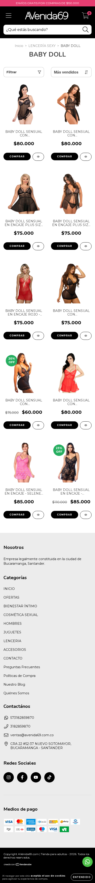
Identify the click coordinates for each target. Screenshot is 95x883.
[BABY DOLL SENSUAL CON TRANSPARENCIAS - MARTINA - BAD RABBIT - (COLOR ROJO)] (38, 425)
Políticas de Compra (19, 676)
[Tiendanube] (17, 865)
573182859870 (22, 718)
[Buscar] (85, 29)
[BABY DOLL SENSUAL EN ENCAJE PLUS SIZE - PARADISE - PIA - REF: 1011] (86, 246)
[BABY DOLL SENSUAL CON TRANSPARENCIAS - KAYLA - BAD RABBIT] (86, 336)
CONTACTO (12, 658)
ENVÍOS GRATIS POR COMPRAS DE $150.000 (47, 3)
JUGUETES (12, 632)
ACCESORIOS (14, 650)
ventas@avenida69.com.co (32, 735)
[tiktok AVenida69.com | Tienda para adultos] (49, 777)
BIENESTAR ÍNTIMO (20, 606)
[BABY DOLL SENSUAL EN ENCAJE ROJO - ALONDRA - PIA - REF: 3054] (38, 336)
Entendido (82, 877)
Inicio (19, 46)
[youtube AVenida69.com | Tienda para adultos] (36, 777)
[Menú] (8, 15)
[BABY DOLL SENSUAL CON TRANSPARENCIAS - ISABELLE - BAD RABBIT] (86, 425)
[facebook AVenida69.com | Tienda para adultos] (22, 777)
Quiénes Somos (16, 693)
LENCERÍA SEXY (42, 46)
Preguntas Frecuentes (21, 667)
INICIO (9, 589)
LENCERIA (12, 641)
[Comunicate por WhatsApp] (87, 862)
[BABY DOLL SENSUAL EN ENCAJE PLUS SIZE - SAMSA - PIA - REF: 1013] (38, 246)
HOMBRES (12, 623)
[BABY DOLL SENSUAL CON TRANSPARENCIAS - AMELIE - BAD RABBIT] (38, 157)
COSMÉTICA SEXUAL (20, 615)
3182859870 (20, 726)
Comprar (17, 156)
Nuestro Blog (14, 684)
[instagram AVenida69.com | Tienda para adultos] (8, 777)
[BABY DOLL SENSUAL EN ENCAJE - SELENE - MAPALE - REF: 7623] (38, 515)
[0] (85, 17)
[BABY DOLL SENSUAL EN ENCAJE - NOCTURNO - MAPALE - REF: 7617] (86, 515)
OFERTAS (11, 597)
